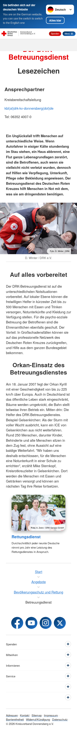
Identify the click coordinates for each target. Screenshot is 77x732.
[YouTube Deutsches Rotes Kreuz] (31, 623)
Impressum (51, 715)
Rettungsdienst (26, 536)
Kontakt (24, 715)
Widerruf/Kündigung (38, 719)
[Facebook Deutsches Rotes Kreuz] (17, 623)
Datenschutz (60, 719)
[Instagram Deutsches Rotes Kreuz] (46, 623)
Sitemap (37, 715)
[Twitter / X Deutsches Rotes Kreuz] (60, 623)
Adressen (12, 715)
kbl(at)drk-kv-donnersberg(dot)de (28, 108)
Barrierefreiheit (15, 719)
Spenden (55, 33)
